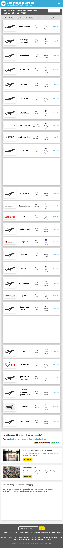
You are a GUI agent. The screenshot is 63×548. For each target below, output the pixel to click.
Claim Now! (27, 459)
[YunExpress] (10, 421)
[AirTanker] (10, 98)
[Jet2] (10, 216)
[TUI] (10, 351)
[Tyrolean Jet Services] (10, 377)
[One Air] (10, 268)
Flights (10, 532)
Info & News (44, 532)
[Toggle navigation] (59, 3)
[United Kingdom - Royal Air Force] (10, 392)
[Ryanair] (10, 295)
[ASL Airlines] (10, 112)
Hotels (38, 532)
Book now (27, 476)
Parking (33, 532)
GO (42, 528)
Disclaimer (52, 532)
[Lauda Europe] (10, 229)
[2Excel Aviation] (10, 26)
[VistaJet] (10, 406)
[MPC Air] (10, 254)
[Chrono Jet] (10, 150)
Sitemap (32, 534)
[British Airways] (10, 125)
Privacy (59, 532)
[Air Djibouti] (10, 69)
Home (5, 532)
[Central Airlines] (10, 137)
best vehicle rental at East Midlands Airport (28, 439)
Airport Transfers (24, 532)
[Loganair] (10, 241)
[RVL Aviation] (10, 283)
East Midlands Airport (20, 3)
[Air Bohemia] (10, 55)
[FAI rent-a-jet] (10, 193)
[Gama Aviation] (10, 206)
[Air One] (10, 84)
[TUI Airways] (10, 364)
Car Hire (16, 532)
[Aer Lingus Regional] (10, 41)
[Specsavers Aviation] (10, 308)
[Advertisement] (31, 171)
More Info (56, 26)
